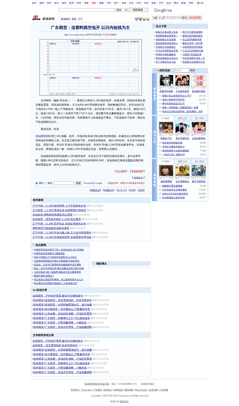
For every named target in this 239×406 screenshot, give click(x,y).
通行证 (200, 3)
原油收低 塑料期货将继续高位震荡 (52, 214)
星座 (153, 3)
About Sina (86, 390)
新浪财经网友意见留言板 (97, 384)
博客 (86, 3)
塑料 (130, 160)
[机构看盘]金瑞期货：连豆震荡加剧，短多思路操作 (62, 300)
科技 (79, 3)
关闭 (141, 190)
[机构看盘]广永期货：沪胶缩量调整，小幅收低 (59, 322)
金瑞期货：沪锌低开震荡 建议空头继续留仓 (57, 295)
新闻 (41, 3)
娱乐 (56, 3)
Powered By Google (93, 183)
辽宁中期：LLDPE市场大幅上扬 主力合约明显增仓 (61, 232)
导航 (191, 3)
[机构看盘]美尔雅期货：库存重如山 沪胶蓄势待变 (61, 309)
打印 (132, 190)
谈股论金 (95, 190)
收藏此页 (108, 190)
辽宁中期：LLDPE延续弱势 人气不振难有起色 (59, 205)
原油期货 (40, 136)
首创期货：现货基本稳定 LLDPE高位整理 (56, 219)
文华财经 (112, 34)
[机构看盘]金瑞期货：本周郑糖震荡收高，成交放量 (62, 304)
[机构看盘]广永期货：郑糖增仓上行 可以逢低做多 (61, 318)
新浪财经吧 (137, 171)
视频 (101, 3)
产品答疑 (163, 390)
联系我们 (107, 390)
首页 (34, 3)
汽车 (109, 3)
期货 (74, 19)
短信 (168, 3)
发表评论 (138, 177)
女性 (131, 3)
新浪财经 (65, 19)
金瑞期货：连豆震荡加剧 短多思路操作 (55, 345)
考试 (146, 3)
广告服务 (97, 390)
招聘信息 (118, 390)
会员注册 (153, 390)
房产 (116, 3)
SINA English (141, 390)
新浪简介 (75, 390)
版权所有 (124, 401)
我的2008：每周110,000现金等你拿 (126, 183)
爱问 (176, 3)
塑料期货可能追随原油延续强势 (50, 228)
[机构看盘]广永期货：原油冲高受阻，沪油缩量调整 (62, 327)
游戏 (124, 3)
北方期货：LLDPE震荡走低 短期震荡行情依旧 (59, 210)
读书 (138, 3)
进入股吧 (121, 171)
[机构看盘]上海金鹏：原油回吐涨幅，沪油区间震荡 (62, 313)
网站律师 (128, 390)
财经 (64, 3)
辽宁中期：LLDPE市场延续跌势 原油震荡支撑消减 (61, 237)
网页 (41, 183)
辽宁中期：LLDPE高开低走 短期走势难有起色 (59, 223)
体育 (49, 3)
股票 (71, 3)
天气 (161, 3)
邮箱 (183, 3)
